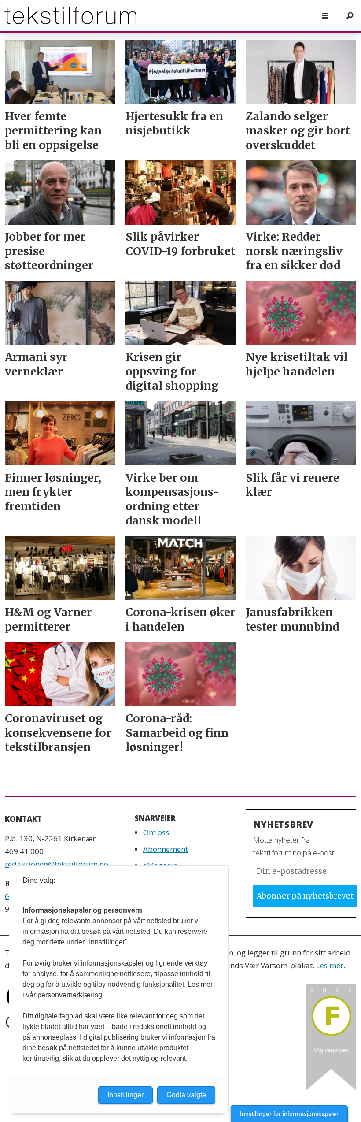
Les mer (329, 965)
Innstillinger (125, 1095)
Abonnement (165, 849)
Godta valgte (186, 1095)
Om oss (156, 832)
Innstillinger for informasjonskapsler (289, 1113)
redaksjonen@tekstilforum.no (56, 864)
